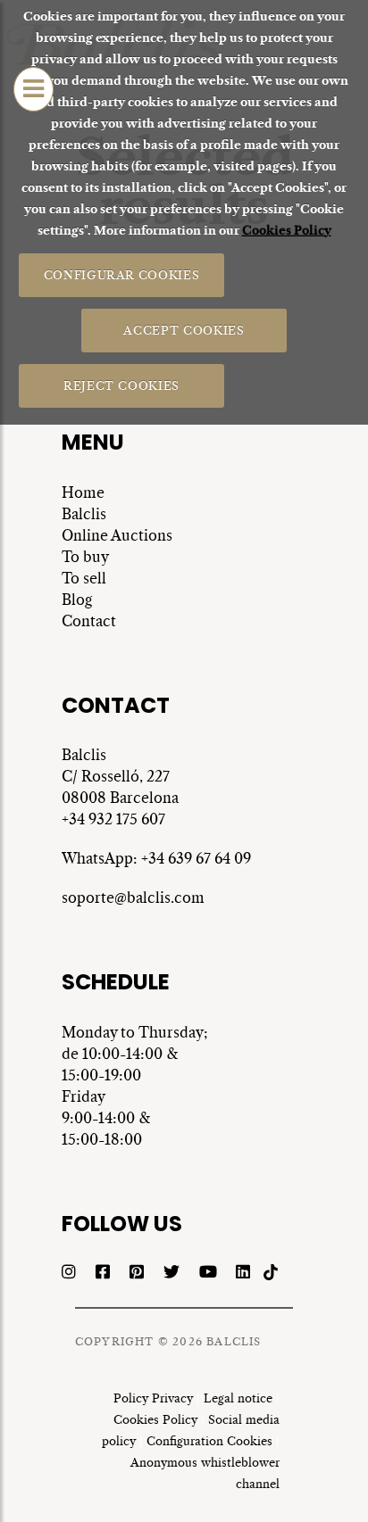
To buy (85, 557)
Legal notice (238, 1398)
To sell (84, 578)
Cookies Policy (286, 230)
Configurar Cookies (121, 274)
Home (83, 492)
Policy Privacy (153, 1398)
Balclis (84, 514)
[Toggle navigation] (33, 89)
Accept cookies (183, 329)
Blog (77, 599)
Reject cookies (121, 385)
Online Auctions (117, 535)
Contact (89, 621)
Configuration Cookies (209, 1441)
